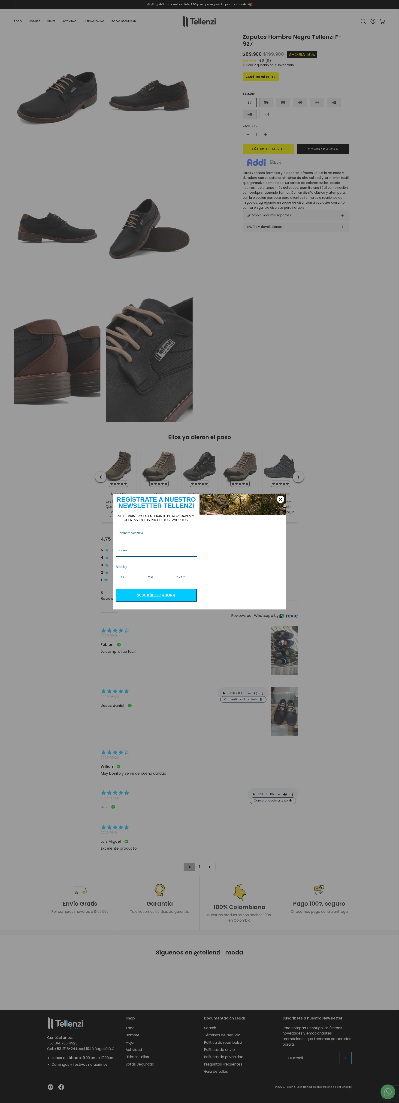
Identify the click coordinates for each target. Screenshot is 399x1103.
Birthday (123, 567)
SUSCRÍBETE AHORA (156, 595)
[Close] (280, 499)
